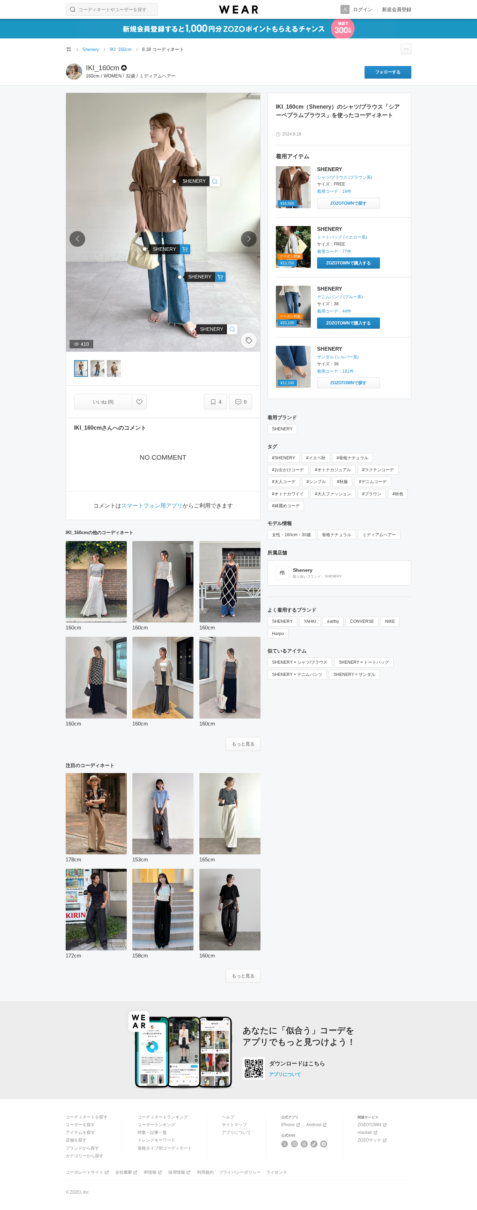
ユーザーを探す (80, 1124)
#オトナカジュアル (333, 469)
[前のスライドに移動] (77, 239)
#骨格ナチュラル (352, 457)
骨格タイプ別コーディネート (165, 1148)
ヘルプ (228, 1117)
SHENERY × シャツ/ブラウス (300, 662)
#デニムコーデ (373, 481)
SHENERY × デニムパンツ (297, 674)
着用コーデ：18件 (334, 191)
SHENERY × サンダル (354, 674)
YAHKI (310, 621)
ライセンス (276, 1172)
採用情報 (176, 1172)
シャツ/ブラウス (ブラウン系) (344, 177)
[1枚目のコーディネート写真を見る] (81, 368)
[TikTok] (314, 1143)
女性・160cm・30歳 (291, 534)
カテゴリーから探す (84, 1155)
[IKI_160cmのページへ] (74, 71)
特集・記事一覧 (152, 1132)
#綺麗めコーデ (286, 505)
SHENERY (329, 169)
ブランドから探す (82, 1148)
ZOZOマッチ (369, 1140)
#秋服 (342, 481)
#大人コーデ (283, 481)
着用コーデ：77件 (334, 251)
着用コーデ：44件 (334, 311)
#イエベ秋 (315, 457)
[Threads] (304, 1143)
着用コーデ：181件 (335, 371)
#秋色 (397, 493)
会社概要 (123, 1172)
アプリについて (285, 1074)
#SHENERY (283, 457)
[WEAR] (238, 9)
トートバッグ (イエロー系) (342, 237)
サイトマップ (234, 1124)
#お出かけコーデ (288, 469)
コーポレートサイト (84, 1172)
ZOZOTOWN (369, 1124)
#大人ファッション (333, 493)
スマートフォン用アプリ (152, 506)
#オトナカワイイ (288, 493)
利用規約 (205, 1172)
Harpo (278, 633)
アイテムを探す (80, 1132)
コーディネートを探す (87, 1117)
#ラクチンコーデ (378, 469)
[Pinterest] (324, 1143)
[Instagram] (294, 1143)
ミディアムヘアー (379, 534)
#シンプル (316, 481)
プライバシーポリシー (240, 1172)
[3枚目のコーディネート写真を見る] (114, 368)
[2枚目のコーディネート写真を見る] (97, 368)
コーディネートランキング (163, 1117)
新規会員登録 (396, 9)
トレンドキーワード (156, 1140)
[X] (284, 1143)
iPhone (288, 1124)
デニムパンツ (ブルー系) (340, 296)
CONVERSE (362, 621)
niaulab (365, 1132)
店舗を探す (76, 1140)
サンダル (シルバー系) (338, 357)
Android (313, 1124)
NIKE (390, 621)
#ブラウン (371, 493)
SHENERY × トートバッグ (364, 662)
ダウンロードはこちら (297, 1063)
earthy (333, 621)
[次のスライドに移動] (249, 239)
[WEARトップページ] (69, 49)
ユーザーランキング (156, 1124)
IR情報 (150, 1172)
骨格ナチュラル (336, 534)
